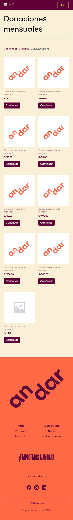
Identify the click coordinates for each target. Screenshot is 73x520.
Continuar (12, 105)
